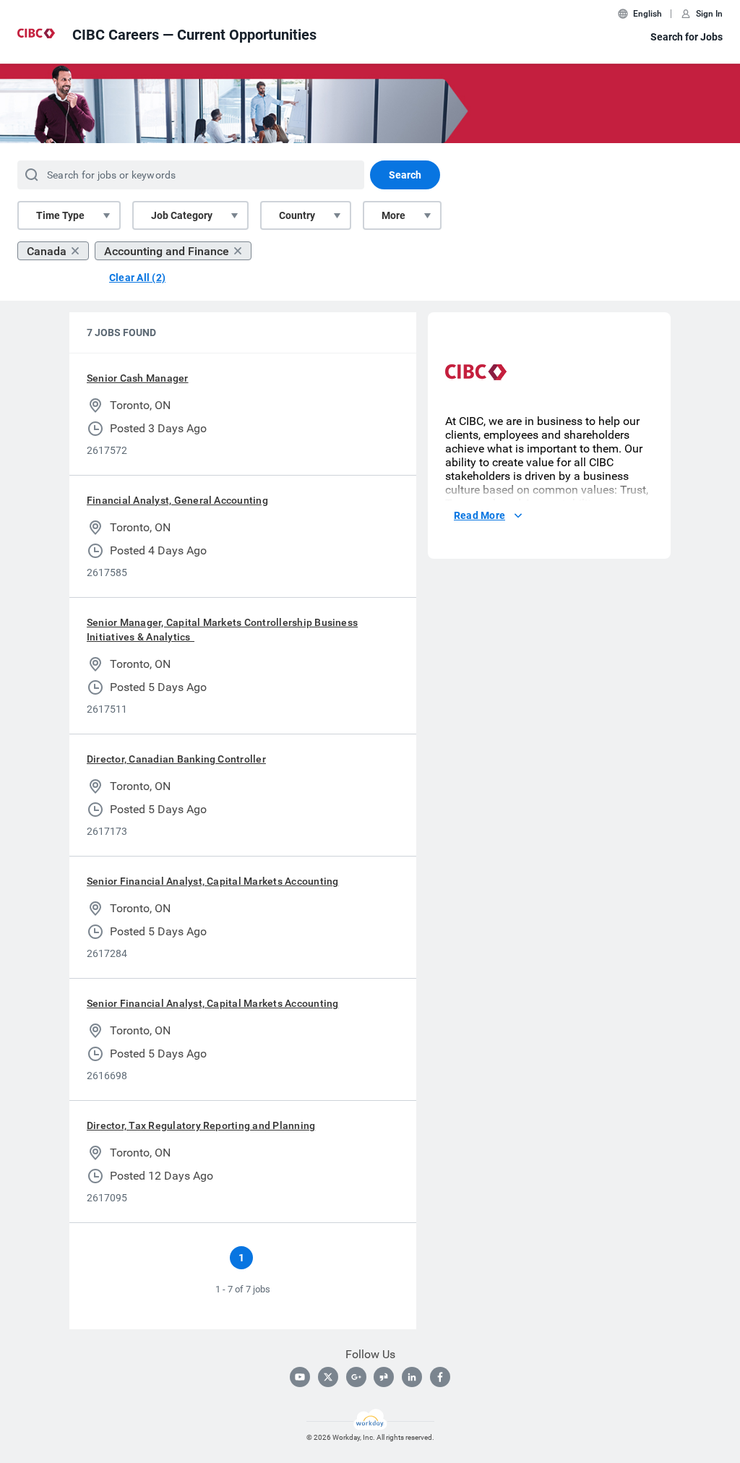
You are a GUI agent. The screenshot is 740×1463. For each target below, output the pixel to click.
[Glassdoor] (384, 1377)
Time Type (60, 215)
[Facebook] (440, 1377)
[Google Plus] (356, 1377)
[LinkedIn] (412, 1377)
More (393, 215)
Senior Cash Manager (138, 378)
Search (405, 175)
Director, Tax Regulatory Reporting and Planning (201, 1125)
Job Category (181, 215)
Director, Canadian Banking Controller (176, 759)
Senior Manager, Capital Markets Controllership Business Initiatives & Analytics (222, 630)
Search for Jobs (686, 37)
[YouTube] (300, 1377)
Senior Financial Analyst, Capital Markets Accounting (212, 881)
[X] (328, 1377)
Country (297, 215)
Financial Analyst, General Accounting (177, 500)
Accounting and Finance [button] (166, 251)
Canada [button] (46, 251)
